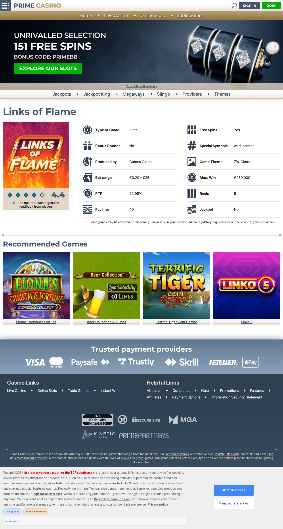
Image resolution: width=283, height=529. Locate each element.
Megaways (133, 94)
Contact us (181, 390)
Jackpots (61, 94)
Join (271, 6)
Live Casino (116, 15)
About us (154, 390)
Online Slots (152, 15)
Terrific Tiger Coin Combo (176, 322)
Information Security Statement (236, 397)
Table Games (190, 15)
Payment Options (186, 397)
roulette (219, 454)
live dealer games (177, 454)
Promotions (229, 390)
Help (205, 390)
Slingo (163, 94)
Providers (192, 94)
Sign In (249, 6)
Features (257, 390)
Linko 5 (246, 322)
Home (86, 15)
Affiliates (154, 397)
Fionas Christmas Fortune (36, 322)
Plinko (125, 458)
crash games (144, 458)
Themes (222, 94)
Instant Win (109, 390)
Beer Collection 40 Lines (106, 322)
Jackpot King (96, 94)
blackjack (232, 454)
